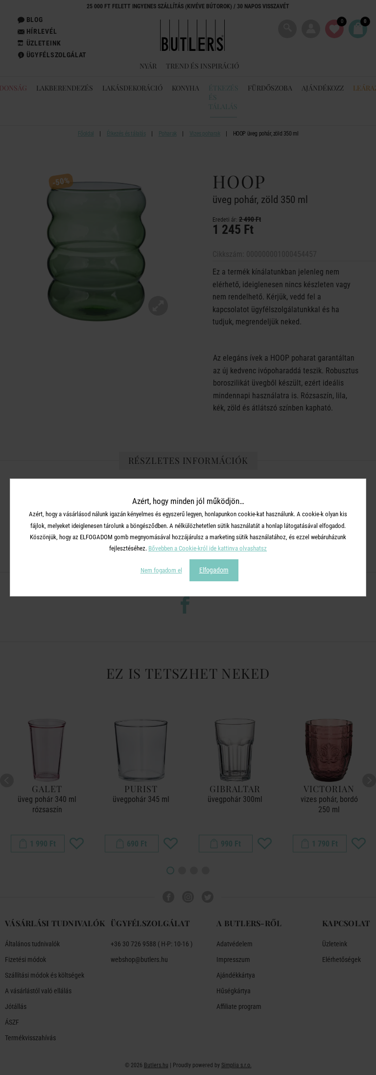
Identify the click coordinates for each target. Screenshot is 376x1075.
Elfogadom (214, 570)
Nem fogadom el (161, 570)
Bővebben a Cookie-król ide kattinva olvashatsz (207, 548)
